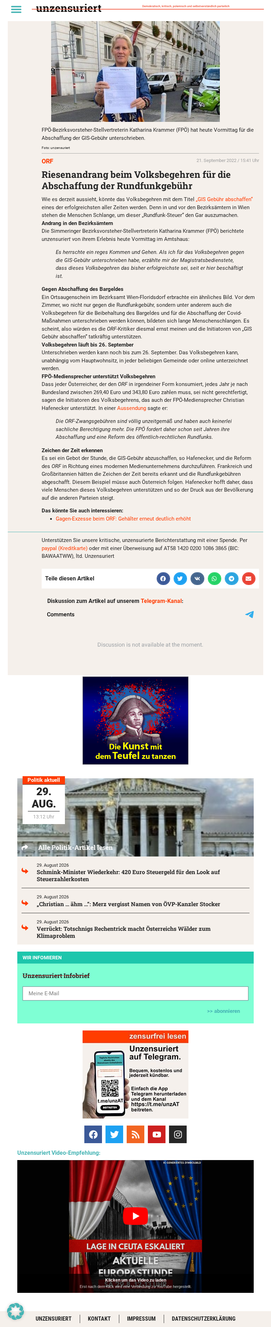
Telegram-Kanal (161, 601)
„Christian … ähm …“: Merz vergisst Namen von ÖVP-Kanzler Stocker (128, 904)
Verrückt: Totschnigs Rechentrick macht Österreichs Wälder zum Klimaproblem (124, 932)
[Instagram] (178, 1134)
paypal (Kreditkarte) (65, 548)
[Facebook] (93, 1134)
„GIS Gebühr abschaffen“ (224, 199)
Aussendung (131, 408)
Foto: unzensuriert (56, 148)
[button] (16, 9)
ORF (47, 161)
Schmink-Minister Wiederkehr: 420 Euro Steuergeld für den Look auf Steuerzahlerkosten (128, 875)
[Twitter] (114, 1134)
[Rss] (135, 1134)
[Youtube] (156, 1134)
